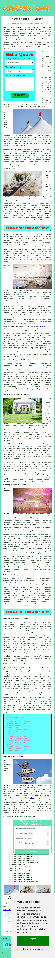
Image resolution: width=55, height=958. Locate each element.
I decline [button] (33, 944)
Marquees (42, 245)
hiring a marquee (11, 36)
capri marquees (10, 257)
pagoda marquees (18, 249)
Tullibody (43, 327)
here (26, 660)
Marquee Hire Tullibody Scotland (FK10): (21, 27)
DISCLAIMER (49, 15)
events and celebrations (18, 151)
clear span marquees (40, 253)
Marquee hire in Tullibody (14, 149)
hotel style (8, 205)
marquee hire (36, 341)
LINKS (30, 15)
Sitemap (5, 938)
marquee (47, 184)
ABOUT (35, 15)
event (44, 94)
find (10, 622)
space (36, 104)
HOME (25, 15)
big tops (24, 257)
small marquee (11, 444)
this (32, 798)
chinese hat (35, 249)
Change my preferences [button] (33, 949)
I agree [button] (33, 938)
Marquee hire (9, 327)
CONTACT (41, 15)
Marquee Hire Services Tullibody (19, 817)
